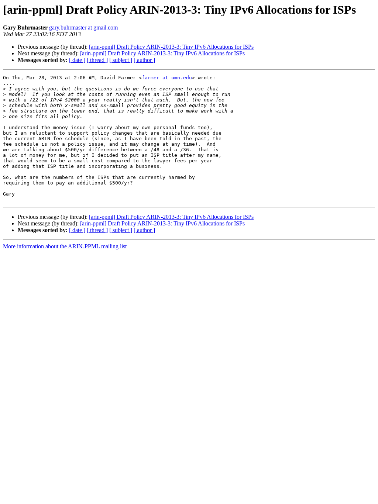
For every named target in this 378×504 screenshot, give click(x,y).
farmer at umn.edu (167, 77)
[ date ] (77, 60)
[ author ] (144, 60)
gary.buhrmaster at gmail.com (83, 27)
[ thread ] (97, 60)
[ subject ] (120, 60)
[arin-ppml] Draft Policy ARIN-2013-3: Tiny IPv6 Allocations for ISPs (171, 47)
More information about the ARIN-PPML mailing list (65, 246)
